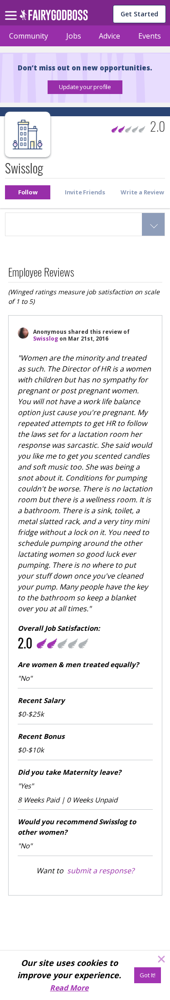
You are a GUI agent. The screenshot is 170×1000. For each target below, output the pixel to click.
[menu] (12, 8)
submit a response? (100, 871)
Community (28, 36)
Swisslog (45, 338)
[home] (53, 17)
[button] (85, 87)
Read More (69, 988)
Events (149, 36)
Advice (109, 36)
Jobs (73, 36)
